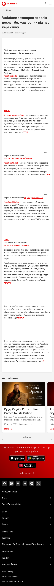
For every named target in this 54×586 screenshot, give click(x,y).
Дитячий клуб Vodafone (14, 115)
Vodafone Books (10, 76)
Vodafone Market (11, 163)
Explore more (25, 473)
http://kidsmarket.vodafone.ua (16, 245)
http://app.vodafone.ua (33, 197)
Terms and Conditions (11, 576)
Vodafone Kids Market (13, 202)
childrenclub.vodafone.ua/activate (18, 158)
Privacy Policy (7, 571)
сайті (43, 361)
